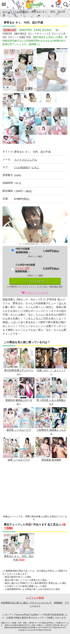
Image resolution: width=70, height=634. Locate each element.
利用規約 (58, 602)
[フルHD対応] (20, 11)
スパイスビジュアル (25, 159)
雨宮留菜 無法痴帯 (51, 459)
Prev (7, 70)
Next (63, 70)
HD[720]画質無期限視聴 (23, 250)
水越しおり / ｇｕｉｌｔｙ (51, 371)
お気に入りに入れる (37, 292)
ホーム (6, 11)
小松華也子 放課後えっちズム (51, 431)
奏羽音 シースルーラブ (19, 429)
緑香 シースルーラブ (19, 459)
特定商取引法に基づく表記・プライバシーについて (26, 602)
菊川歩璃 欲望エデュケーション (18, 371)
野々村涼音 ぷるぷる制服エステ (51, 401)
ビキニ (35, 167)
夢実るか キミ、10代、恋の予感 (19, 557)
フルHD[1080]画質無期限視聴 (25, 268)
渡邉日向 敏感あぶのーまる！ (18, 401)
